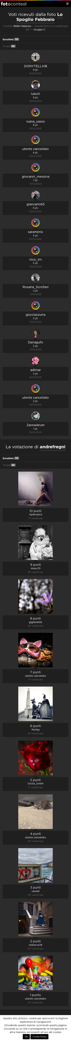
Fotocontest (14, 3)
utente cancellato (35, 149)
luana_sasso (35, 121)
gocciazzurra (35, 314)
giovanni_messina (35, 176)
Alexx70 (35, 568)
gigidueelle (35, 622)
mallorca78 (35, 945)
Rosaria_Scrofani (36, 287)
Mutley (36, 730)
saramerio (35, 232)
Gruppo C (39, 30)
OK (26, 1037)
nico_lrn (35, 259)
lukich (35, 94)
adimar (35, 370)
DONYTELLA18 (35, 66)
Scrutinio (10, 39)
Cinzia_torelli (35, 783)
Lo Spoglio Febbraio (39, 17)
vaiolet (36, 891)
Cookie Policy (39, 1037)
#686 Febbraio (22, 26)
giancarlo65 (36, 204)
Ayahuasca (35, 514)
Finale (8, 46)
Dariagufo (35, 342)
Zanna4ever (36, 425)
